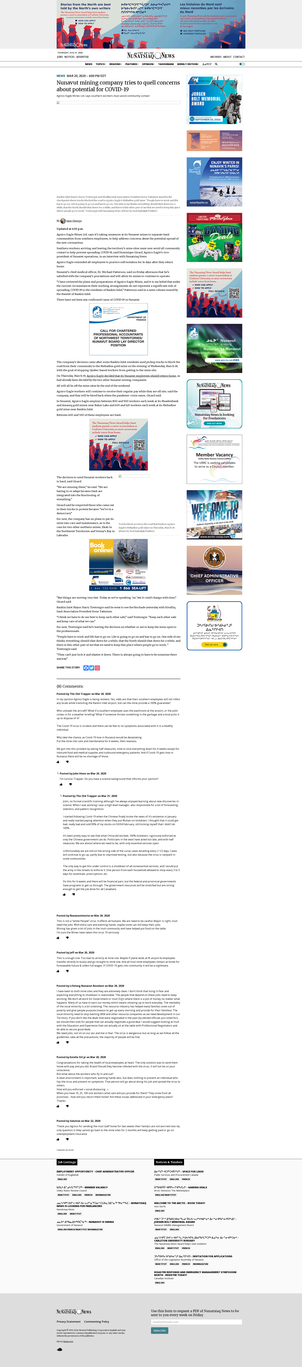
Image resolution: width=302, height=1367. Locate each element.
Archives (215, 56)
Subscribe (160, 1330)
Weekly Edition (187, 64)
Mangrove (68, 1341)
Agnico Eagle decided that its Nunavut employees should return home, (132, 375)
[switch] (242, 64)
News (88, 64)
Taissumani (166, 64)
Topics (100, 64)
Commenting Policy (96, 1321)
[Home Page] (151, 55)
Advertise (82, 56)
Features (131, 64)
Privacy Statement (69, 1321)
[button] (59, 1349)
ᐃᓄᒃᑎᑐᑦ (207, 64)
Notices (69, 56)
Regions (114, 64)
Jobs (60, 56)
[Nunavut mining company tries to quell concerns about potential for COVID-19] (118, 147)
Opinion (147, 64)
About (227, 56)
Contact (239, 56)
